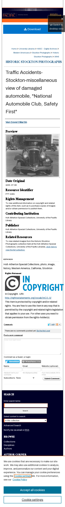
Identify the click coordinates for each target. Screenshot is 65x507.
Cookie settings (22, 476)
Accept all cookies (32, 490)
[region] (32, 481)
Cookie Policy (20, 479)
